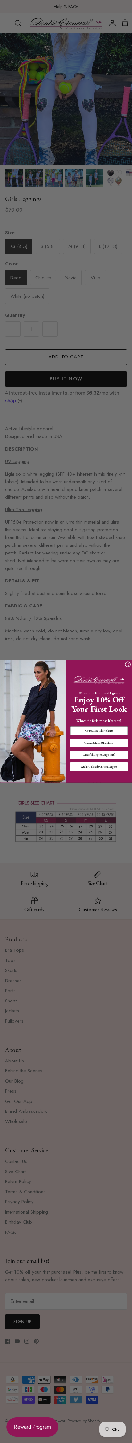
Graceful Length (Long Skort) (99, 754)
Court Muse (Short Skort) (99, 731)
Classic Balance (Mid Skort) (98, 742)
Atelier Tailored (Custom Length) (99, 766)
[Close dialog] (127, 664)
